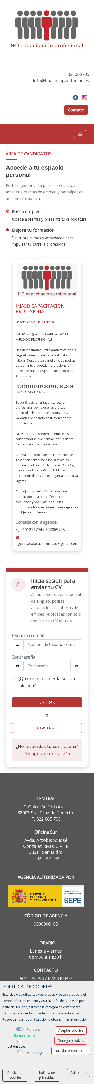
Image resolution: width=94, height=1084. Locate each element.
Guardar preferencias (70, 1050)
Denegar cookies (71, 1040)
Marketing (34, 1052)
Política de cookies (15, 1075)
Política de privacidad (47, 1075)
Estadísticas (16, 1046)
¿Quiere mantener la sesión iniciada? (46, 682)
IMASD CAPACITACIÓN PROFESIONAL (40, 308)
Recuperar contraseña (47, 753)
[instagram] (84, 97)
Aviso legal (78, 1072)
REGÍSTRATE (47, 728)
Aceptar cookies (70, 1030)
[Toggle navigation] (80, 134)
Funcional (34, 1029)
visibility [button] (76, 666)
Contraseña (23, 657)
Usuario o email (28, 635)
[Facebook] (75, 97)
